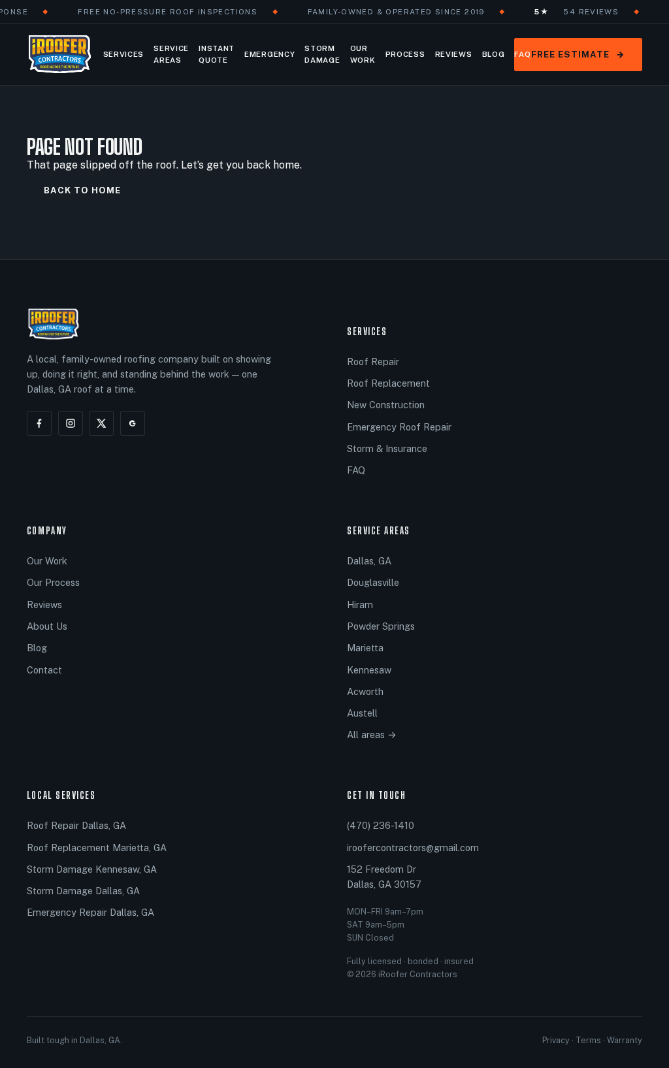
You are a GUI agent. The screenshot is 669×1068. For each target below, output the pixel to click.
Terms (588, 1040)
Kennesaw (369, 669)
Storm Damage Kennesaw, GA (92, 869)
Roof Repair (373, 361)
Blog (493, 54)
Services (123, 54)
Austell (362, 713)
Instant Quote (217, 54)
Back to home (83, 190)
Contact (44, 669)
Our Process (53, 582)
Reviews (453, 54)
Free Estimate (578, 54)
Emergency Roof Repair (399, 426)
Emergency (269, 54)
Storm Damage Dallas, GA (83, 890)
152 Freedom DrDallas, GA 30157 (384, 877)
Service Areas (171, 54)
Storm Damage (322, 54)
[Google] (132, 423)
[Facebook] (39, 423)
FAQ (522, 54)
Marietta (365, 647)
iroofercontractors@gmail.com (413, 847)
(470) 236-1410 (380, 825)
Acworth (365, 691)
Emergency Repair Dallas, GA (90, 912)
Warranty (624, 1040)
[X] (101, 423)
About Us (47, 626)
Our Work (363, 54)
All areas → (372, 734)
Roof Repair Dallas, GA (76, 825)
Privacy (556, 1040)
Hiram (360, 604)
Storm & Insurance (387, 448)
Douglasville (373, 582)
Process (405, 54)
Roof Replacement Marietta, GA (97, 847)
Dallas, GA (369, 560)
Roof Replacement (388, 383)
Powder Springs (381, 626)
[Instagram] (70, 423)
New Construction (386, 404)
